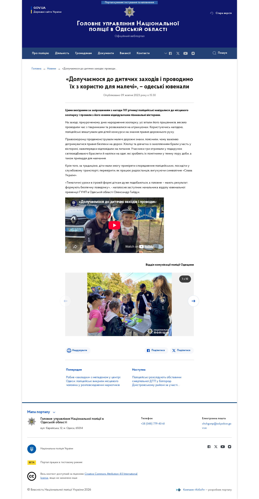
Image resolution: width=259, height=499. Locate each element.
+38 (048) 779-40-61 (153, 423)
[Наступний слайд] (193, 301)
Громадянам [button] (83, 53)
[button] (41, 412)
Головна (36, 68)
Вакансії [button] (125, 53)
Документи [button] (106, 53)
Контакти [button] (143, 53)
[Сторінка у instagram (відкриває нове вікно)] (193, 53)
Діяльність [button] (62, 53)
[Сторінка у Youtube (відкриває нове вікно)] (185, 53)
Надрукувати (79, 350)
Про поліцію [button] (40, 53)
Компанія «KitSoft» (194, 489)
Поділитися (158, 350)
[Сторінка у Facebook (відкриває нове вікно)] (170, 53)
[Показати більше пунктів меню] (165, 53)
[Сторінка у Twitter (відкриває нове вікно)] (178, 53)
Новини (51, 68)
